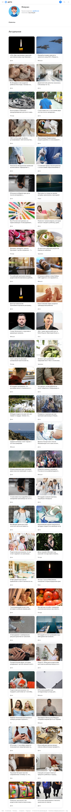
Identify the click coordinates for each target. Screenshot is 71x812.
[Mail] (6, 2)
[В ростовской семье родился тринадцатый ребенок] (49, 298)
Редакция (28, 810)
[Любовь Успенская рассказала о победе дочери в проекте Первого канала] (22, 712)
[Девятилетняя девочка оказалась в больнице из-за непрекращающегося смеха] (49, 77)
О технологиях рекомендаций (39, 810)
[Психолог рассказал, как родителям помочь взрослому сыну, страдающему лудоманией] (22, 795)
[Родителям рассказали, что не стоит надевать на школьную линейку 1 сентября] (22, 546)
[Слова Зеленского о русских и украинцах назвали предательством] (22, 325)
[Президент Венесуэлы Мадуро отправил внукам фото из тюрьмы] (49, 712)
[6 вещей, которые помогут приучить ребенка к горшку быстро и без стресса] (49, 767)
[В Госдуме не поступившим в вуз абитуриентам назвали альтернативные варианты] (49, 629)
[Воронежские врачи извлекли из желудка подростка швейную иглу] (49, 519)
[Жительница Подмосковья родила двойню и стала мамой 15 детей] (49, 132)
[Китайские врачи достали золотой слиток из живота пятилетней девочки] (22, 519)
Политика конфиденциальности (56, 810)
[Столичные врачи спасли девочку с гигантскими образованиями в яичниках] (49, 160)
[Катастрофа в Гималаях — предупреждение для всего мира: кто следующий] (22, 105)
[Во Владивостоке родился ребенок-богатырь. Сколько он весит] (22, 77)
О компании (8, 810)
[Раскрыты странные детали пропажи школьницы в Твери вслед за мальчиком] (49, 408)
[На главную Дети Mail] (9, 2)
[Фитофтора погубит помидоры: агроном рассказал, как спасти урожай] (49, 601)
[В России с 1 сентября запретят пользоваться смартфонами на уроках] (22, 739)
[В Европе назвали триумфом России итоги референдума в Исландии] (49, 463)
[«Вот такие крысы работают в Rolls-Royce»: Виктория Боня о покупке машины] (49, 325)
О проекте (21, 810)
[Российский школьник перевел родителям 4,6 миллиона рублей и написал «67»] (22, 270)
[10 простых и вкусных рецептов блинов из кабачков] (49, 243)
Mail (3, 810)
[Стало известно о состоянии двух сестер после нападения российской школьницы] (49, 105)
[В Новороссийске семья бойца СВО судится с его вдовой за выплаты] (49, 270)
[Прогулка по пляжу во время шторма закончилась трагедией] (49, 187)
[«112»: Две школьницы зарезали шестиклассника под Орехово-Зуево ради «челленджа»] (22, 49)
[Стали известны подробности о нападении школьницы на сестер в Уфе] (22, 491)
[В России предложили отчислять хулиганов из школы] (49, 795)
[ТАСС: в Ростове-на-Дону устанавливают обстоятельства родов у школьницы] (22, 132)
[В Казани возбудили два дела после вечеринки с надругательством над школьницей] (22, 187)
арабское (36, 11)
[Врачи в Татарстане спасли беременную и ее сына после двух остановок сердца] (49, 436)
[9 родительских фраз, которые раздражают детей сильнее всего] (22, 657)
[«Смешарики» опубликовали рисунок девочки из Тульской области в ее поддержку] (22, 629)
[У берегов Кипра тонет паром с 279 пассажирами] (22, 436)
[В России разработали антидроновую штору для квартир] (49, 684)
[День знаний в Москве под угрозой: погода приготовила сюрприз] (49, 546)
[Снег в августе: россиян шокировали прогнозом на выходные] (22, 353)
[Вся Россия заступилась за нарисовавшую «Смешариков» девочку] (22, 215)
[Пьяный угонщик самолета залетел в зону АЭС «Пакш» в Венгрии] (49, 49)
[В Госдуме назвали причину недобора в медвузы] (49, 491)
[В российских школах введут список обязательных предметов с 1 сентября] (49, 739)
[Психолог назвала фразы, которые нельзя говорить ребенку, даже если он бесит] (49, 215)
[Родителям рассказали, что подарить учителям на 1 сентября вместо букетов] (22, 684)
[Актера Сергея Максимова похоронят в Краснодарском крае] (49, 574)
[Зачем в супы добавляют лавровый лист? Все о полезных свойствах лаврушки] (49, 353)
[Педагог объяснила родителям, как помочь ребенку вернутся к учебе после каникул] (49, 657)
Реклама (15, 810)
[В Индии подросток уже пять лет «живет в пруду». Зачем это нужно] (22, 408)
